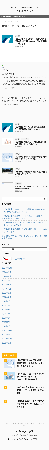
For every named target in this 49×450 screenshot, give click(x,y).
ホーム (8, 423)
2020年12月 (7, 330)
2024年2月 (6, 276)
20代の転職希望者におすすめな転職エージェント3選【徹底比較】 (31, 390)
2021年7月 (6, 301)
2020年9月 (6, 343)
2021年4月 (6, 314)
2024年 (10, 22)
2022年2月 (6, 297)
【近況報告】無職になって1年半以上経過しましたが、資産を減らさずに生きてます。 (24, 217)
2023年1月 (6, 280)
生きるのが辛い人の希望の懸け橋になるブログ (24, 435)
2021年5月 (6, 309)
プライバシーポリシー (19, 423)
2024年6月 (6, 272)
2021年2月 (6, 322)
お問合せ (32, 423)
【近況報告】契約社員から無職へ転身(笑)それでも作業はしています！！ (24, 230)
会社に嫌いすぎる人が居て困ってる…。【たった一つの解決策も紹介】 (24, 237)
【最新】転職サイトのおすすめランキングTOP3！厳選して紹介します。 (30, 404)
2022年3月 (6, 293)
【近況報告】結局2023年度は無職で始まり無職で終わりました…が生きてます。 (24, 223)
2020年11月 (7, 334)
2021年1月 (6, 326)
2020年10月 (7, 339)
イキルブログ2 (24, 11)
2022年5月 (6, 284)
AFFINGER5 (37, 439)
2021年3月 (6, 318)
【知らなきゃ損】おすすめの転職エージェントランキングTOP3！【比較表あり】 (30, 376)
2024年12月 (7, 268)
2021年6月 (6, 305)
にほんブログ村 (18, 259)
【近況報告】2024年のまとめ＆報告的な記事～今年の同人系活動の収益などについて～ (31, 41)
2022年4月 (6, 289)
